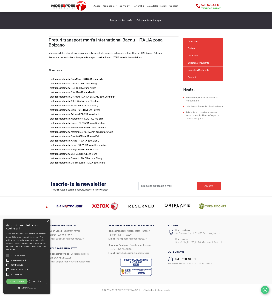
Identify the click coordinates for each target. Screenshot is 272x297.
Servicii (123, 6)
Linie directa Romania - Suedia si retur (204, 106)
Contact (173, 6)
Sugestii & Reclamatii (198, 70)
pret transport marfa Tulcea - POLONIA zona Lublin (75, 114)
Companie (109, 6)
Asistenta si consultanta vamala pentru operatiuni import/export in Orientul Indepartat (202, 115)
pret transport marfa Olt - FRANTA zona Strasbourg (75, 101)
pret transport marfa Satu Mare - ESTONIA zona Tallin (76, 79)
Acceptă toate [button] (17, 281)
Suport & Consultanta (198, 63)
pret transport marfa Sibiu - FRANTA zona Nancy (74, 105)
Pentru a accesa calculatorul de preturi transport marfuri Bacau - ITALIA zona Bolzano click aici (95, 57)
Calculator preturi (157, 6)
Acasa (97, 6)
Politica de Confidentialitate (199, 263)
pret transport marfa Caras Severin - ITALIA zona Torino (77, 162)
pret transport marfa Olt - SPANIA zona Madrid (73, 92)
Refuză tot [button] (38, 281)
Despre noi (193, 41)
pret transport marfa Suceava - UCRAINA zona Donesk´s (78, 127)
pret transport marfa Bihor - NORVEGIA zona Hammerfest (78, 145)
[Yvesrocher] (208, 206)
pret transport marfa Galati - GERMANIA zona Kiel (74, 136)
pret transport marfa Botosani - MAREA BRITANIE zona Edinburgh (82, 96)
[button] (8, 255)
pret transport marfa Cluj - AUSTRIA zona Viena (73, 154)
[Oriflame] (172, 206)
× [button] (47, 221)
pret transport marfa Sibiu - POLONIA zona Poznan (75, 110)
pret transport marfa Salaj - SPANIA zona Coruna (74, 149)
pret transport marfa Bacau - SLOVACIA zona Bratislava (77, 123)
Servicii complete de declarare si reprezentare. (202, 99)
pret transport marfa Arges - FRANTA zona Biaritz (74, 140)
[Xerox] (100, 206)
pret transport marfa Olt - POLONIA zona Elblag (73, 83)
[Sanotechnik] (64, 206)
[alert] (26, 256)
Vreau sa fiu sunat (211, 8)
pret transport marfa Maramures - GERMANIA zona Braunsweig (81, 132)
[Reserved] (136, 206)
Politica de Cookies (176, 263)
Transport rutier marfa (121, 20)
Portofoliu (138, 6)
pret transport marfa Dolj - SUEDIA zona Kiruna (73, 88)
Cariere (191, 48)
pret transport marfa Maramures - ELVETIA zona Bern (76, 118)
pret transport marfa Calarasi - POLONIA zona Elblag (76, 158)
